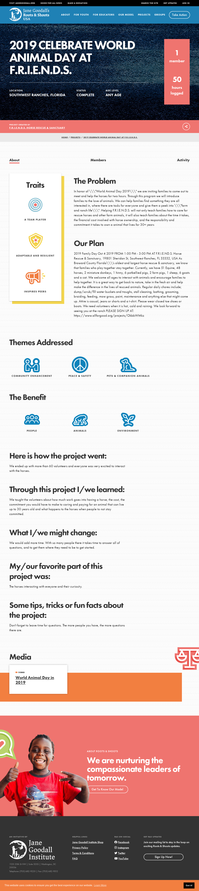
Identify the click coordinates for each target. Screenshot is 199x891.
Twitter (121, 853)
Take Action (179, 15)
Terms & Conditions (83, 853)
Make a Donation (78, 3)
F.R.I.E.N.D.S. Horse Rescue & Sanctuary (37, 127)
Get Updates (170, 3)
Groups (159, 14)
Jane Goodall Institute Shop (87, 842)
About (65, 14)
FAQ (75, 858)
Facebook (123, 842)
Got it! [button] (189, 885)
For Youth (81, 14)
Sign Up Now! (163, 857)
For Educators (103, 14)
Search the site (149, 3)
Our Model (126, 14)
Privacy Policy (80, 847)
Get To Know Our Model (107, 789)
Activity (183, 160)
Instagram (123, 847)
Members (98, 160)
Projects (144, 14)
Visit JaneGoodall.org (22, 3)
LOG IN (186, 3)
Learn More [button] (100, 885)
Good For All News (51, 3)
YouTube (123, 858)
